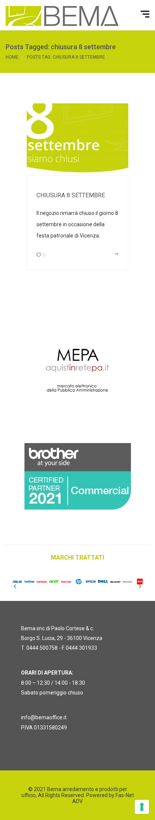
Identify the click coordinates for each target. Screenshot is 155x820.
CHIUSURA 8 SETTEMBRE (70, 195)
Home (12, 57)
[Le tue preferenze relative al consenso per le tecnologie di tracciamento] (142, 807)
